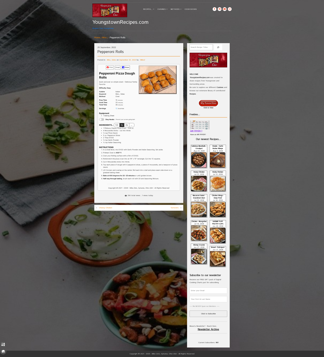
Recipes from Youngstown (109, 24)
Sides (114, 60)
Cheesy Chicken (105, 208)
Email (118, 67)
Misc (104, 37)
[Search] (218, 47)
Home (97, 37)
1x (122, 125)
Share (126, 67)
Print (111, 67)
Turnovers (174, 208)
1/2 (116, 125)
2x (127, 125)
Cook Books (191, 9)
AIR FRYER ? (196, 131)
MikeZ (142, 60)
